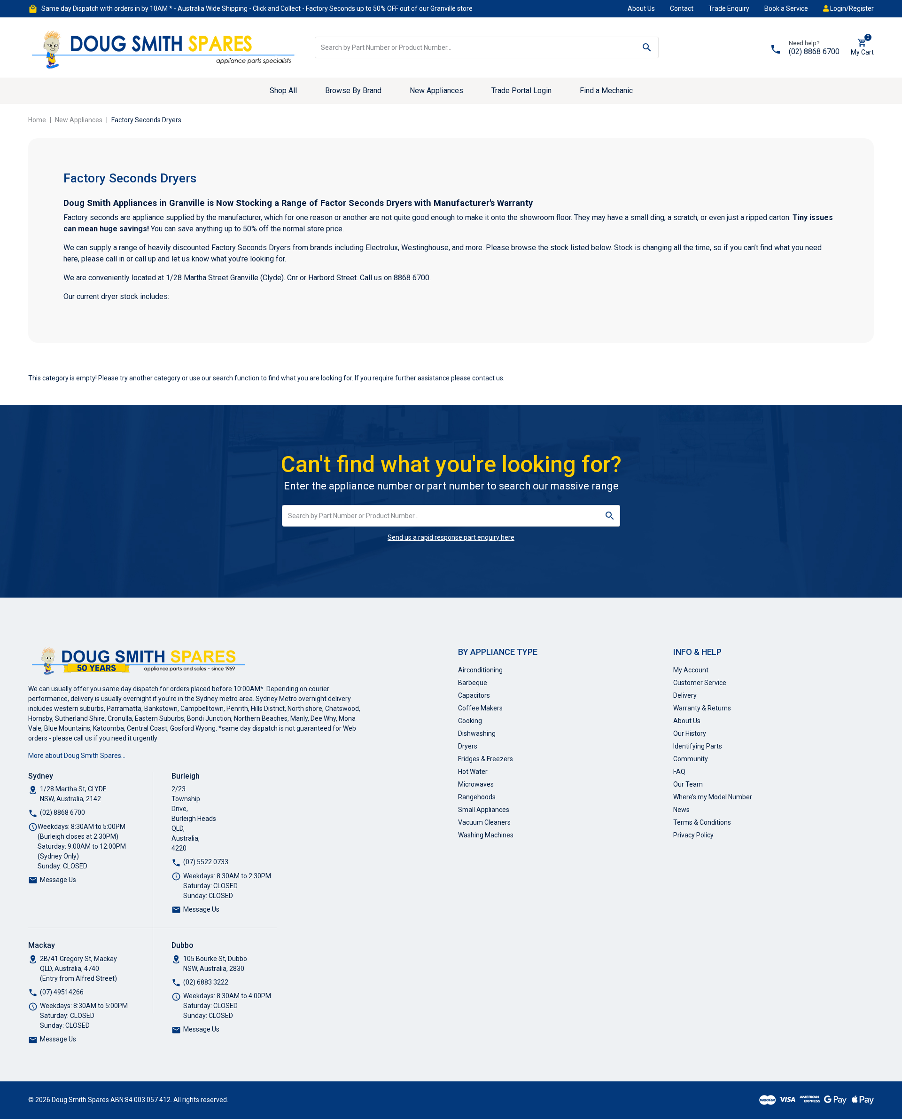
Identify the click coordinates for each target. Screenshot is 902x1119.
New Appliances (436, 90)
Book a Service (786, 8)
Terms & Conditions (702, 822)
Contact (681, 8)
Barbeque (472, 682)
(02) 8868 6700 (814, 51)
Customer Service (699, 682)
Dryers (467, 746)
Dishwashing (477, 733)
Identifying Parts (697, 746)
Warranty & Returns (702, 708)
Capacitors (474, 695)
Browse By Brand (353, 90)
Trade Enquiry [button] (728, 8)
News (681, 809)
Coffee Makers (480, 708)
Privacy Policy (693, 835)
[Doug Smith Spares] (164, 47)
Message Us (58, 879)
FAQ (679, 771)
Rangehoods (477, 797)
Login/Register (851, 8)
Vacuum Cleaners (484, 822)
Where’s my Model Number (712, 797)
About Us (641, 8)
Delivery (685, 695)
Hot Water (473, 771)
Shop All (283, 90)
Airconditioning (480, 670)
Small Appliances (483, 809)
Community (690, 759)
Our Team (688, 784)
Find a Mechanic (606, 90)
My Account (690, 670)
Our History (689, 733)
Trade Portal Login (521, 90)
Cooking (470, 721)
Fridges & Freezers (485, 759)
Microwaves (476, 784)
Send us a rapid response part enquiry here (451, 537)
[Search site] (647, 47)
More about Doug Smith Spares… (76, 755)
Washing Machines (485, 835)
